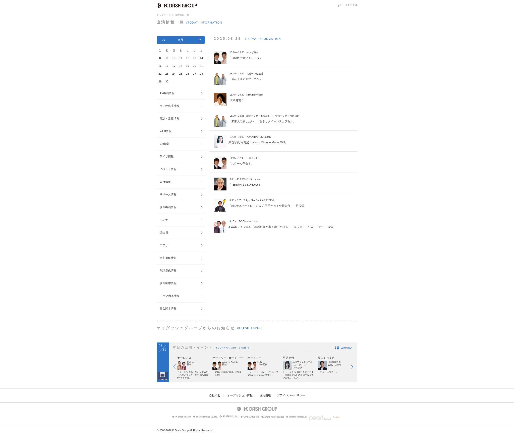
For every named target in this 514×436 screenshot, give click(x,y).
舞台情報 (165, 181)
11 (180, 58)
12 (187, 58)
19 (187, 65)
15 (160, 65)
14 (201, 58)
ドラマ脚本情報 (169, 295)
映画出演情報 (168, 207)
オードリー (219, 357)
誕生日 (164, 232)
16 (166, 65)
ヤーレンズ (184, 357)
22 (160, 73)
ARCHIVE (347, 348)
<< (163, 40)
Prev (176, 367)
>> (199, 39)
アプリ (164, 245)
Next (354, 367)
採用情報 (265, 395)
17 (173, 65)
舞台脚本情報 (168, 308)
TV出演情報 (167, 93)
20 (194, 65)
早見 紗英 (289, 357)
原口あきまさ (326, 357)
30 (166, 81)
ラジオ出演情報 (169, 105)
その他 (164, 219)
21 (201, 65)
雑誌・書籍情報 (169, 118)
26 (187, 73)
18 (180, 65)
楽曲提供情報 (168, 257)
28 (201, 73)
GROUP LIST (348, 5)
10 (173, 58)
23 (166, 73)
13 (194, 58)
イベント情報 (168, 169)
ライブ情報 (167, 156)
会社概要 (214, 395)
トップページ (164, 14)
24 (173, 73)
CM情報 (165, 143)
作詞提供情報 (168, 270)
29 (160, 81)
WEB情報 (165, 131)
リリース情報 (168, 194)
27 (194, 73)
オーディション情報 (240, 395)
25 (180, 73)
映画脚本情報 (168, 283)
